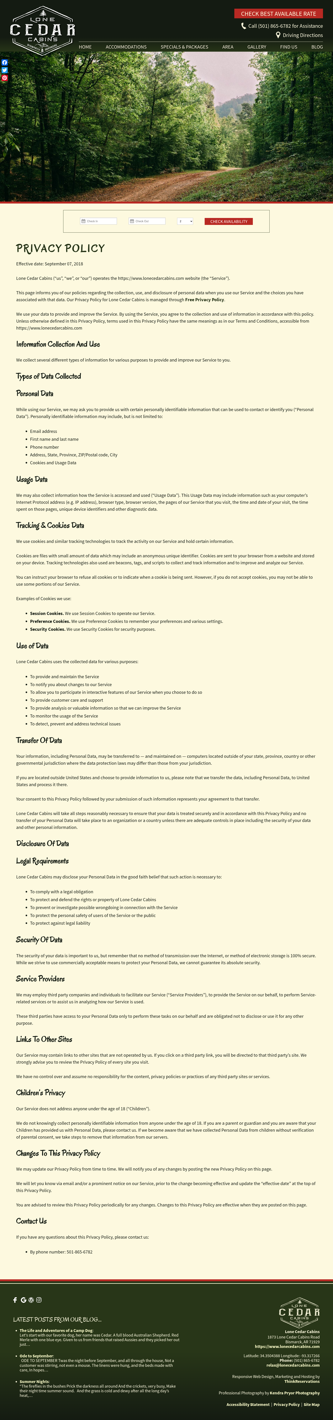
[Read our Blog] (31, 1300)
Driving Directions (303, 35)
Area (227, 47)
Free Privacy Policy (204, 300)
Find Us (288, 47)
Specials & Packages (184, 47)
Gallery (256, 47)
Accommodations (126, 47)
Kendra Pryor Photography (295, 1393)
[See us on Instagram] (38, 1300)
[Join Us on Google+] (23, 1300)
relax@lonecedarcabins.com (293, 1365)
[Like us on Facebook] (16, 1300)
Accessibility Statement (248, 1404)
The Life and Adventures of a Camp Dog (56, 1330)
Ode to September (36, 1356)
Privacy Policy (287, 1404)
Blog (317, 47)
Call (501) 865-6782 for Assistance (285, 25)
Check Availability (228, 221)
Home (85, 47)
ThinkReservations (302, 1381)
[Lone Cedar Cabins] (57, 32)
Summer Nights (34, 1381)
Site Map (312, 1404)
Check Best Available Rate (278, 14)
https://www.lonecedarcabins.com (287, 1346)
